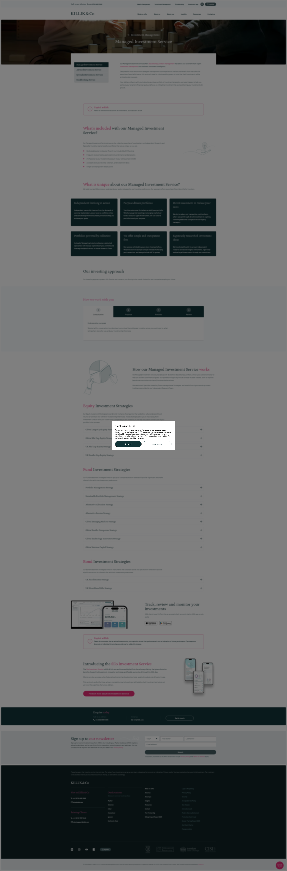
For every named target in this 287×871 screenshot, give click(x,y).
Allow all (128, 444)
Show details (157, 444)
